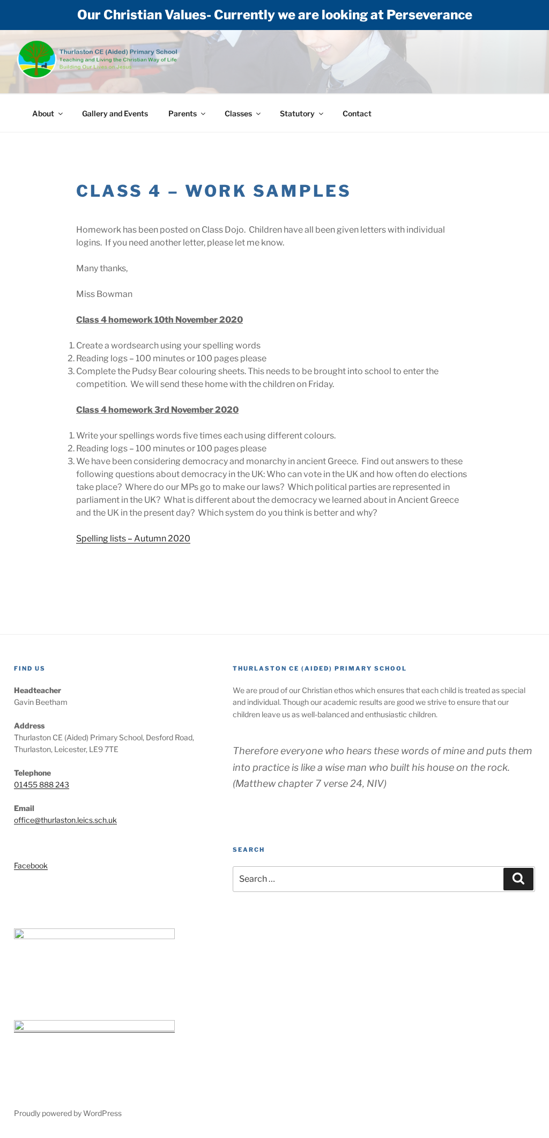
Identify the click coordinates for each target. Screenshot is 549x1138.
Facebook (31, 865)
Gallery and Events (115, 113)
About (43, 113)
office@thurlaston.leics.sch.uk (65, 819)
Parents (182, 113)
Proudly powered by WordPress (68, 1113)
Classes (238, 113)
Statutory (297, 113)
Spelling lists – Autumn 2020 (133, 538)
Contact (357, 113)
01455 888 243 (41, 784)
